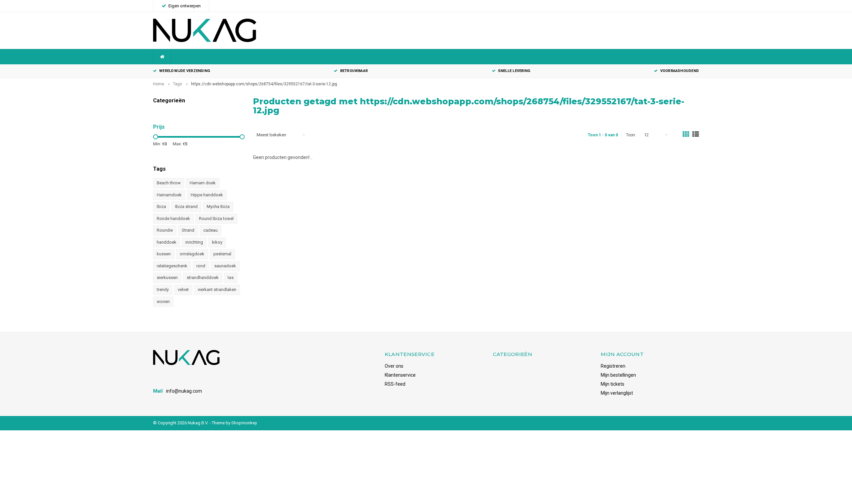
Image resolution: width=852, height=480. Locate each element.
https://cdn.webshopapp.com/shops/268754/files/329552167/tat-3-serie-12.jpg (264, 84)
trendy (163, 289)
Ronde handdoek (173, 218)
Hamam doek (203, 182)
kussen (164, 253)
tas (231, 277)
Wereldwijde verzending (184, 71)
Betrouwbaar (354, 71)
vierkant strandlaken (217, 289)
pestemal (222, 253)
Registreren (613, 366)
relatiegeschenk (172, 265)
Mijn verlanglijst (617, 393)
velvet (183, 289)
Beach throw (169, 182)
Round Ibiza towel (216, 218)
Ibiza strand (186, 206)
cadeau (210, 230)
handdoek (166, 242)
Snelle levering (514, 71)
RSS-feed (395, 384)
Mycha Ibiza (218, 206)
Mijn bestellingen (618, 375)
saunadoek (225, 265)
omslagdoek (192, 253)
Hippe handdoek (207, 194)
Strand (188, 230)
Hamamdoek (169, 194)
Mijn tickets (612, 384)
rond (200, 265)
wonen (163, 301)
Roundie (165, 230)
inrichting (194, 242)
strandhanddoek (203, 277)
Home (158, 84)
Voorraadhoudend (679, 71)
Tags (177, 84)
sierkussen (167, 277)
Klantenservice (400, 375)
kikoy (217, 242)
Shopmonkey (244, 422)
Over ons (394, 366)
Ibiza (161, 206)
